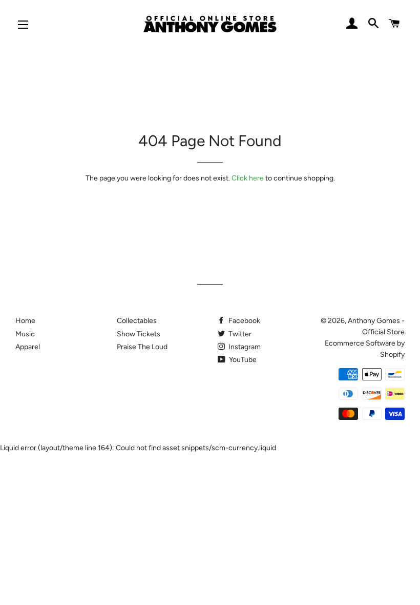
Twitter (239, 334)
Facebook (243, 320)
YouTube (242, 359)
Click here (248, 178)
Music (25, 334)
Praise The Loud (142, 346)
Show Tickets (138, 334)
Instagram (244, 346)
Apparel (27, 346)
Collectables (137, 320)
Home (25, 320)
